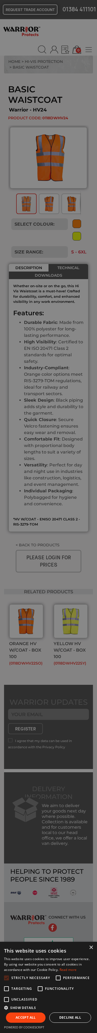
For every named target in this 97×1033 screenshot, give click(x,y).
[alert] (48, 516)
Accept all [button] (26, 1017)
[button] (48, 1007)
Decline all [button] (70, 1017)
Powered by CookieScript (24, 1027)
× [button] (91, 948)
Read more (68, 969)
